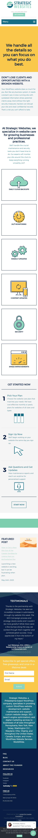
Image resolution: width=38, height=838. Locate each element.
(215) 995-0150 (22, 12)
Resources (8, 769)
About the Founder (12, 765)
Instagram (6, 780)
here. (20, 820)
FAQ (5, 754)
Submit (19, 687)
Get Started (19, 14)
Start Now (19, 505)
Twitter (5, 783)
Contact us (8, 761)
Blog (5, 758)
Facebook (5, 778)
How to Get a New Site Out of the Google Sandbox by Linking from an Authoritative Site (9, 553)
